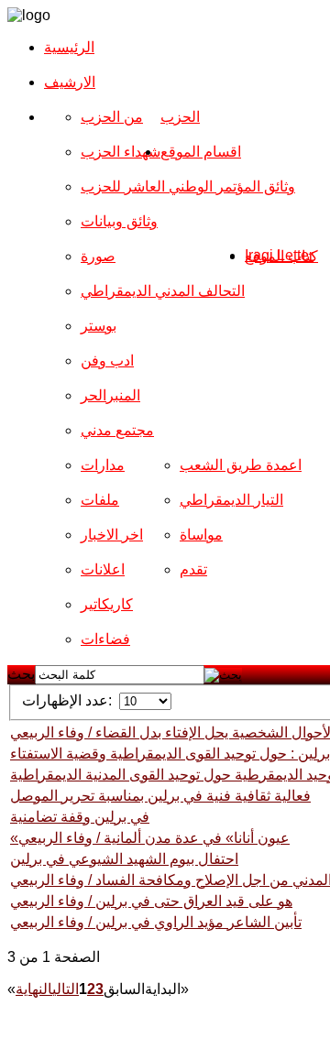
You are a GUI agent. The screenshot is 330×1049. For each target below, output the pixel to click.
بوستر (98, 325)
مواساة (201, 534)
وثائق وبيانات (119, 221)
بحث (21, 674)
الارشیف (69, 82)
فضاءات (105, 639)
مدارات (103, 465)
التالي (65, 989)
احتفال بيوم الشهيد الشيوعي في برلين (124, 859)
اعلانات (103, 569)
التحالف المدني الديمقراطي (163, 291)
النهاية (34, 989)
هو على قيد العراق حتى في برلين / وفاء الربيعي (151, 901)
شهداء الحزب (120, 151)
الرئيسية (69, 47)
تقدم (193, 569)
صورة (98, 256)
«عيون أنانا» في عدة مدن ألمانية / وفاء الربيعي (150, 838)
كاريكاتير (107, 604)
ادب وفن (107, 360)
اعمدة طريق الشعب (241, 465)
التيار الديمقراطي (231, 500)
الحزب (180, 117)
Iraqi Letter (279, 255)
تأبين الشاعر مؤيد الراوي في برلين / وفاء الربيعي (156, 922)
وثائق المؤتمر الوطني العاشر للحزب (188, 186)
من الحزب (112, 117)
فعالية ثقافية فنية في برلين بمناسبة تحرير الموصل (160, 795)
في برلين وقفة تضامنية (79, 817)
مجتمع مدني (117, 430)
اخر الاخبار (112, 534)
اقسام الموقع (200, 151)
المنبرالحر (110, 395)
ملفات (100, 500)
